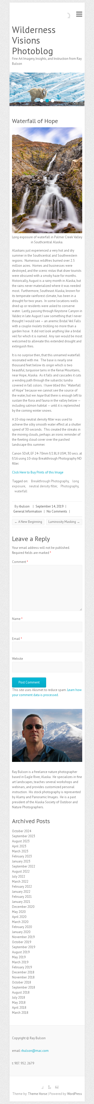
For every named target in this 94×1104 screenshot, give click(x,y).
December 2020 (23, 907)
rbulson (24, 506)
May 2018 (19, 1002)
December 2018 (23, 972)
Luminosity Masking (64, 522)
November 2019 (23, 937)
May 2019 (19, 957)
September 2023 (23, 836)
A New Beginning (28, 522)
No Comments (57, 511)
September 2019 (23, 947)
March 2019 (20, 962)
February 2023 (22, 856)
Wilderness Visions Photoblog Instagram (54, 1085)
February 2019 (22, 967)
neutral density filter (43, 486)
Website (17, 659)
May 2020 (19, 912)
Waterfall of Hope (35, 121)
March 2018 (20, 1012)
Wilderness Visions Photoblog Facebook (39, 1085)
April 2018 (19, 1007)
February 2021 (22, 896)
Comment (20, 562)
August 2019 (21, 952)
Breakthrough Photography (50, 481)
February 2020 (22, 927)
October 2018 (21, 982)
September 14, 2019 (49, 506)
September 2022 (23, 866)
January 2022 (21, 891)
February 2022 (22, 886)
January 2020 (21, 932)
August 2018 (21, 992)
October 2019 (21, 942)
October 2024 (21, 831)
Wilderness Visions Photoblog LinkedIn (47, 1085)
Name (17, 619)
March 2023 (20, 851)
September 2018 (23, 987)
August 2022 (21, 871)
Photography (69, 486)
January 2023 (21, 861)
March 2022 (20, 881)
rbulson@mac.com (35, 1051)
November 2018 (23, 977)
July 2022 (18, 876)
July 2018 (18, 997)
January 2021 (21, 902)
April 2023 (19, 846)
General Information (27, 511)
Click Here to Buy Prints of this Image (37, 472)
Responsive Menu (79, 14)
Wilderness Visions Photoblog (34, 40)
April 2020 (19, 917)
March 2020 (20, 922)
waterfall (21, 491)
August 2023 (21, 841)
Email (17, 639)
